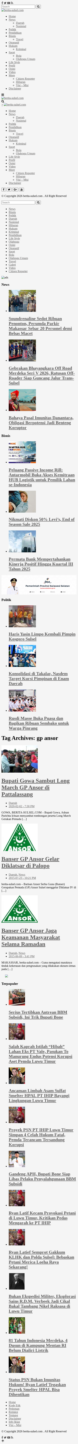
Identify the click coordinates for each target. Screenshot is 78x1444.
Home (12, 16)
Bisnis (12, 36)
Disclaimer (15, 88)
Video (12, 72)
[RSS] (12, 3)
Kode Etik (14, 1405)
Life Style (14, 62)
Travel (19, 39)
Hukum (13, 45)
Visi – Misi (22, 85)
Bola (18, 55)
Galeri (12, 264)
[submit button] (38, 7)
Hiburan (20, 82)
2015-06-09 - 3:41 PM (21, 956)
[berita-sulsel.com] (12, 10)
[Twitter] (5, 3)
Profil (12, 65)
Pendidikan (15, 32)
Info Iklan (14, 1421)
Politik (12, 29)
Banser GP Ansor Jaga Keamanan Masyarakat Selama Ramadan (30, 937)
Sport (12, 52)
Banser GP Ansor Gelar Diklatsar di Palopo (30, 862)
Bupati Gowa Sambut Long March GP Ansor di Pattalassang (35, 787)
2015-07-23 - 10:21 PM (22, 877)
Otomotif (14, 42)
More (12, 75)
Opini (12, 68)
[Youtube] (8, 3)
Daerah (20, 22)
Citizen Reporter (25, 78)
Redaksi (13, 1412)
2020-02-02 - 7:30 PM (21, 806)
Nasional (21, 26)
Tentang (13, 1415)
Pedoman (14, 1408)
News (12, 19)
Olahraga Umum (25, 59)
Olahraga (14, 241)
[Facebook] (2, 3)
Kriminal (21, 49)
